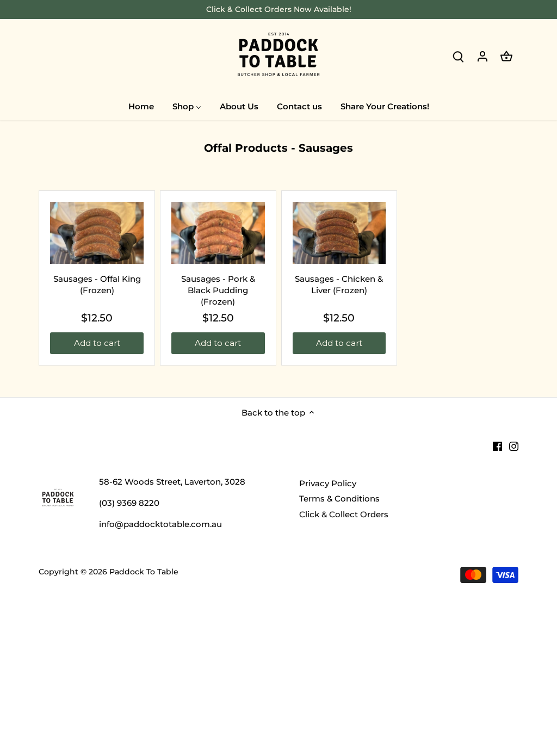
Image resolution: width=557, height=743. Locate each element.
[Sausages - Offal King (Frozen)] (97, 233)
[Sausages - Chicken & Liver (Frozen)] (339, 233)
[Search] (459, 56)
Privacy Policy (327, 483)
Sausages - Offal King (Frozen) (97, 284)
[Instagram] (513, 445)
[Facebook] (497, 445)
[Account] (482, 56)
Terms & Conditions (339, 498)
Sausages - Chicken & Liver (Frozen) (339, 284)
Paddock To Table (143, 571)
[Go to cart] (506, 56)
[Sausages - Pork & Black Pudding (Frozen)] (218, 233)
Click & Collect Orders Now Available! (278, 9)
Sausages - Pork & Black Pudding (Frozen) (218, 290)
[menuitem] (141, 106)
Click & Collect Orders (343, 514)
